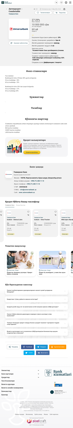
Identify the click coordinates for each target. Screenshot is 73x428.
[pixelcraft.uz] (36, 421)
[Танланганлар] (61, 2)
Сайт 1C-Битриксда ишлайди (36, 425)
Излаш (46, 414)
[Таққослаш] (56, 2)
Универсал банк (13, 14)
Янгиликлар (29, 414)
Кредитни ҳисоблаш (32, 152)
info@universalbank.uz (28, 190)
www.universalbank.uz (27, 192)
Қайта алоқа (38, 414)
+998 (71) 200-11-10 (37, 181)
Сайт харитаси (54, 414)
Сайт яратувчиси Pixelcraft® (36, 418)
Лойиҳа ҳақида (19, 414)
